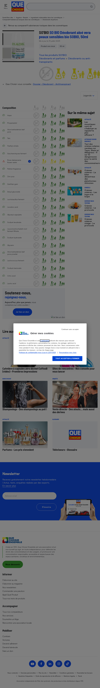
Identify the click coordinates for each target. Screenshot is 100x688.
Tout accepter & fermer (67, 358)
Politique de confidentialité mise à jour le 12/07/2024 (37, 352)
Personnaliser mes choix (67, 352)
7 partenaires (44, 341)
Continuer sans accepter (70, 329)
